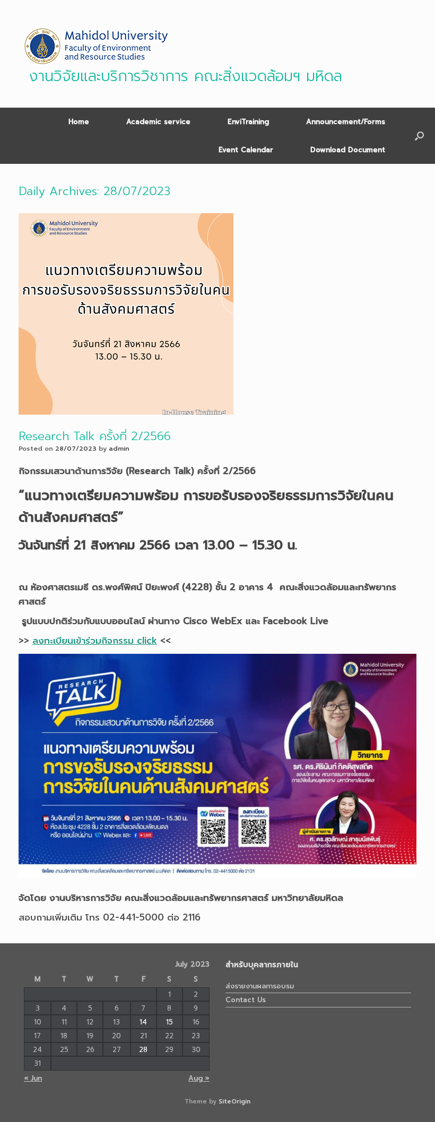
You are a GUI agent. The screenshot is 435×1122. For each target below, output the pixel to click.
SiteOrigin (234, 1101)
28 (143, 1050)
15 (169, 1022)
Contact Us (245, 1000)
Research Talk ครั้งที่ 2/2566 (95, 436)
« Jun (33, 1078)
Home (78, 122)
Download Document (347, 150)
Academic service (158, 122)
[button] (419, 136)
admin (119, 448)
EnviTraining (248, 122)
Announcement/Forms (345, 122)
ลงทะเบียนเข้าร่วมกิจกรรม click (94, 640)
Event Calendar (246, 150)
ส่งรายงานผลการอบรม (259, 986)
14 (143, 1022)
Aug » (199, 1078)
